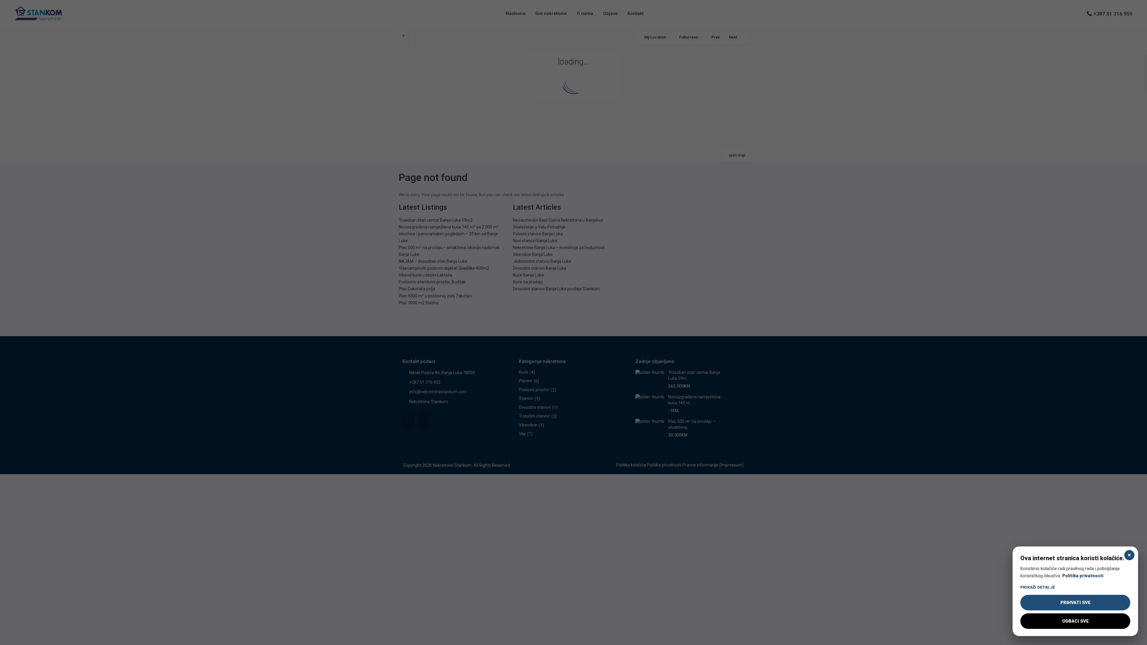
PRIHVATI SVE (1075, 602)
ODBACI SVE (1075, 621)
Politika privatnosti (1082, 575)
